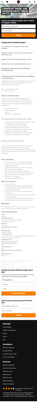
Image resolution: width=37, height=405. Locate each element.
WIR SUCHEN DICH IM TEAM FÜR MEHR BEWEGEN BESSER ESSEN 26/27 (15, 69)
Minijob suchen (7, 374)
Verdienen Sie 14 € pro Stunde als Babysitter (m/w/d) (16, 64)
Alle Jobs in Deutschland (9, 368)
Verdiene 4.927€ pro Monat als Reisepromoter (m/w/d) (16, 59)
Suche (18, 35)
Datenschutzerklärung (20, 396)
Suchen (19, 315)
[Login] (34, 2)
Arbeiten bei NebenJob (9, 330)
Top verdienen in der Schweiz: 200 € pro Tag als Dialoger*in (14, 47)
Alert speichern (18, 293)
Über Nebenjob (7, 327)
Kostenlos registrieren (9, 347)
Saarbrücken (5, 260)
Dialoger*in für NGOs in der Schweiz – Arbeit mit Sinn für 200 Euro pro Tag (17, 53)
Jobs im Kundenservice (27, 260)
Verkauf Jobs (14, 260)
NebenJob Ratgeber (8, 384)
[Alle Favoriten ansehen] (7, 2)
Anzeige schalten (7, 350)
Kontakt (5, 333)
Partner (5, 336)
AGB (12, 396)
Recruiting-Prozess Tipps (10, 354)
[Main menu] (2, 2)
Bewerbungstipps (8, 380)
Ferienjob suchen (7, 377)
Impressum (31, 396)
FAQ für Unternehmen (9, 357)
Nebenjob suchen (8, 371)
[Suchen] (30, 2)
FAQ (4, 339)
